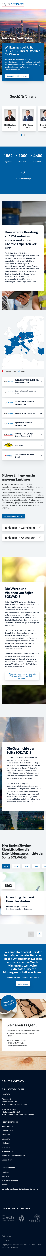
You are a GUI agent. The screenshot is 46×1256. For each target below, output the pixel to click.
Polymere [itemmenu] (6, 1147)
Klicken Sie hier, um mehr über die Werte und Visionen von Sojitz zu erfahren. (22, 676)
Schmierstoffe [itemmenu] (7, 1151)
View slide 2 (24, 135)
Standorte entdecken (15, 76)
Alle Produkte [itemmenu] (7, 1126)
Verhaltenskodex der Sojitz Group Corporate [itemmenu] (20, 1189)
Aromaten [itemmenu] (6, 1134)
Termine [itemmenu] (5, 1184)
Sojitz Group (23, 984)
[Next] (39, 934)
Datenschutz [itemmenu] (7, 1236)
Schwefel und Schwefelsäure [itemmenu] (13, 1155)
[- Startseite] (13, 4)
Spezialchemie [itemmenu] (7, 1160)
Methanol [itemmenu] (6, 1143)
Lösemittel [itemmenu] (6, 1139)
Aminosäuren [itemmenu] (7, 1130)
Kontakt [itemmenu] (5, 1172)
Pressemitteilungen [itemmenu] (10, 1180)
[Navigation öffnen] (42, 4)
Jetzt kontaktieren (11, 516)
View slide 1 (22, 135)
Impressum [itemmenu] (6, 1240)
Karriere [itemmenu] (5, 1176)
